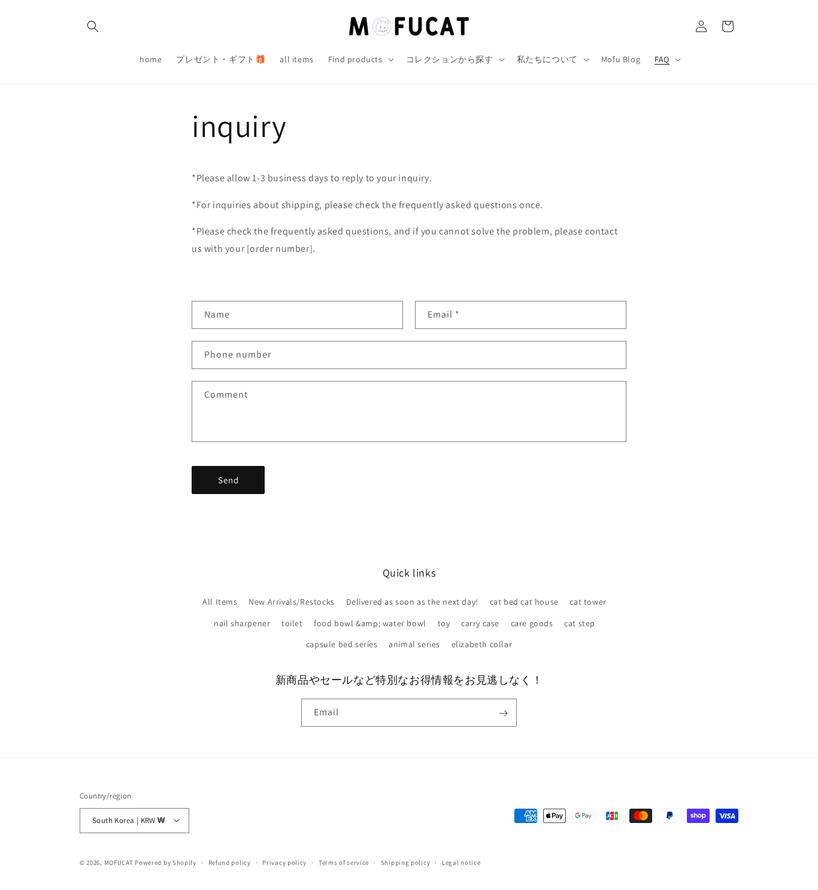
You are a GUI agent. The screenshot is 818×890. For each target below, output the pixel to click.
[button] (93, 26)
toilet (292, 623)
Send (228, 480)
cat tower (587, 602)
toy (444, 623)
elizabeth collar (482, 644)
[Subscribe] (503, 713)
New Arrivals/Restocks (292, 602)
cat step (579, 623)
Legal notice (461, 862)
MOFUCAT (119, 862)
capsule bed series (342, 644)
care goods (532, 623)
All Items (219, 602)
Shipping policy (406, 862)
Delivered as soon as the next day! (412, 602)
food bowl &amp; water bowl (370, 623)
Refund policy (229, 862)
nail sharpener (242, 623)
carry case (480, 623)
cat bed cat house (524, 602)
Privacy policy (284, 862)
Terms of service (344, 862)
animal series (414, 644)
